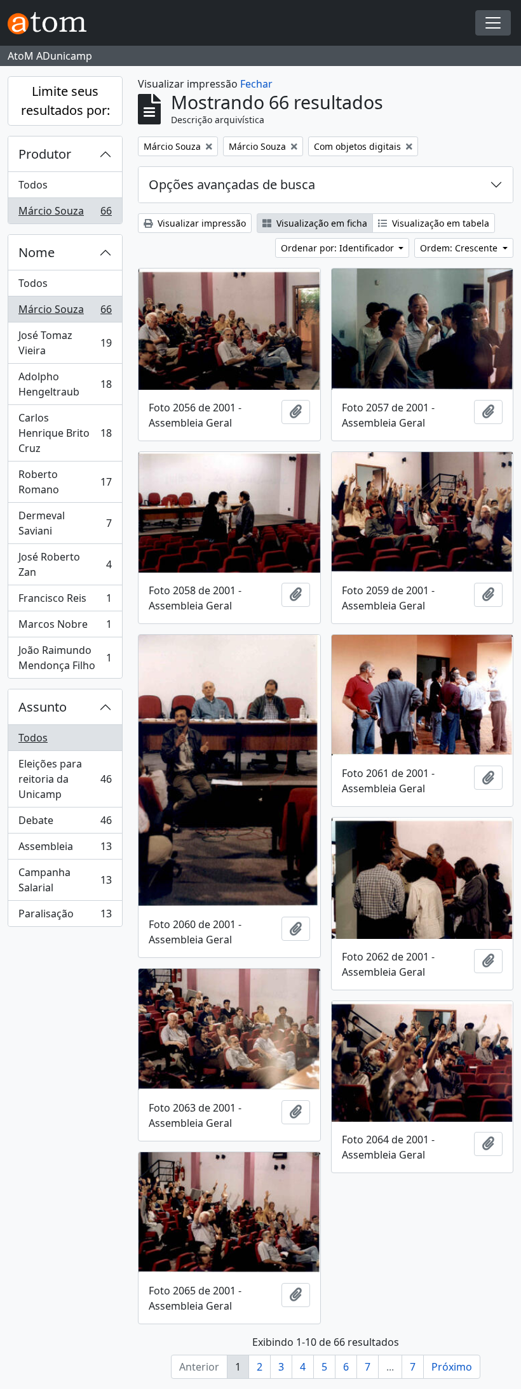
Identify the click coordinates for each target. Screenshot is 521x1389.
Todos (33, 185)
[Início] (52, 23)
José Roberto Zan (65, 564)
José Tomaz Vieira (65, 342)
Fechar (256, 84)
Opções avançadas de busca (232, 184)
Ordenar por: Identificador (338, 248)
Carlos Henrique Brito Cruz (65, 433)
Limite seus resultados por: (65, 101)
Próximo (451, 1367)
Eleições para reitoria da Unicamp (65, 779)
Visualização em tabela (439, 223)
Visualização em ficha (320, 223)
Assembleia (65, 849)
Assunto (42, 706)
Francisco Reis (65, 601)
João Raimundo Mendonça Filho (65, 657)
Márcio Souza (65, 213)
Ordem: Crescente (460, 248)
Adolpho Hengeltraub (65, 384)
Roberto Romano (65, 481)
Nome (36, 252)
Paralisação (65, 916)
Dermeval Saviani (65, 523)
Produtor (44, 154)
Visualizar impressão (200, 223)
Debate (65, 823)
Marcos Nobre (65, 627)
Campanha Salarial (65, 879)
